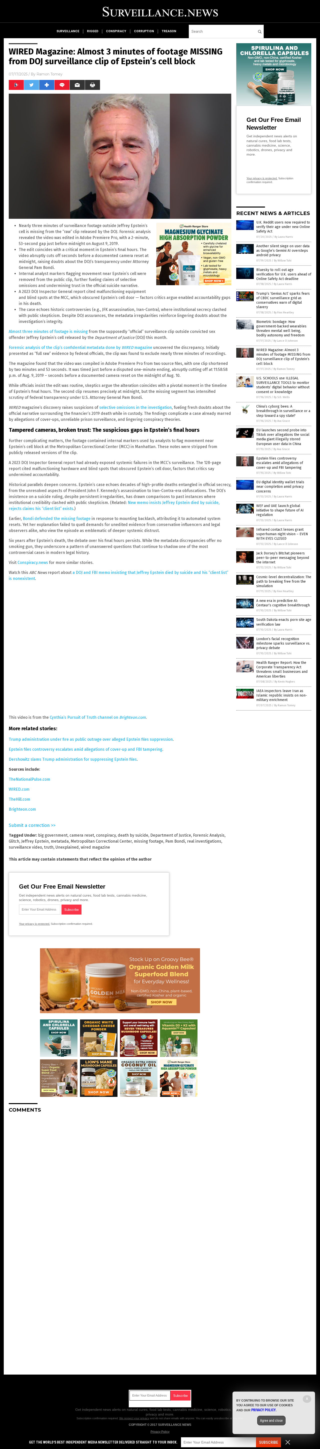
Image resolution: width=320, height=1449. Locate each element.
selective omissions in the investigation (135, 407)
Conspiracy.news (33, 562)
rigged (92, 31)
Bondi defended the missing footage (56, 518)
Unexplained (67, 847)
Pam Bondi (175, 841)
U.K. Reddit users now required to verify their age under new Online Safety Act (283, 227)
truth (49, 847)
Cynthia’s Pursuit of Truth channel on (98, 717)
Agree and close (271, 1421)
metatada (60, 841)
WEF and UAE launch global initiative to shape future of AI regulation (280, 510)
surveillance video (25, 847)
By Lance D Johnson (286, 340)
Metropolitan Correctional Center (101, 841)
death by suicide (133, 835)
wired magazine (95, 847)
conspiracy (116, 31)
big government (53, 835)
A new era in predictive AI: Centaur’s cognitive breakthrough (283, 603)
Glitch (14, 841)
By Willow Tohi (283, 260)
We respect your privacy (134, 1418)
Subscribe (268, 1442)
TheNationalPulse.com (29, 779)
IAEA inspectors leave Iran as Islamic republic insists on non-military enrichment (281, 695)
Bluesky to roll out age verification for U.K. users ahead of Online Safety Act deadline (283, 274)
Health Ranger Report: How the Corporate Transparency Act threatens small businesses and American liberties (282, 670)
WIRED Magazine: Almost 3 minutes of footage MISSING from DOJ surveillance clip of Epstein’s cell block (283, 357)
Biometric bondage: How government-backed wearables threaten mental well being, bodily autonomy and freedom (281, 329)
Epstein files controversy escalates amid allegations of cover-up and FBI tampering (85, 749)
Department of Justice (170, 835)
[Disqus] (120, 1179)
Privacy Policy (160, 1432)
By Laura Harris (283, 237)
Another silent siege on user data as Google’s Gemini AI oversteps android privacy (283, 250)
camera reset (82, 835)
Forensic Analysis (208, 835)
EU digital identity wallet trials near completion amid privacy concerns (280, 486)
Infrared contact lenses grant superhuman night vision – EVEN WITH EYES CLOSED (282, 534)
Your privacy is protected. (34, 923)
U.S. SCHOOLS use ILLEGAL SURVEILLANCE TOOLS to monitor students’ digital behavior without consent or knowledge (283, 385)
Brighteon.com (22, 809)
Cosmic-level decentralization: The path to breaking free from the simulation (283, 581)
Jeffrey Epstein (35, 841)
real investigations (204, 841)
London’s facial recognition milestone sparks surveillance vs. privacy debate (283, 643)
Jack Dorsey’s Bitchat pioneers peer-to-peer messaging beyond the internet (282, 557)
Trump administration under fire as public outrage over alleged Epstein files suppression (91, 739)
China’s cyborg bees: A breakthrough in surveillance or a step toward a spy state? (283, 411)
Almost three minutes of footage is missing (48, 331)
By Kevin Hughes (284, 681)
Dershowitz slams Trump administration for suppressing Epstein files (73, 759)
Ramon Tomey (49, 74)
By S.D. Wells (282, 397)
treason (169, 31)
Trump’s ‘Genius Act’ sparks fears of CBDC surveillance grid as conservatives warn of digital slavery (283, 300)
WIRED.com (19, 789)
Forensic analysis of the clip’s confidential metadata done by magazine (80, 347)
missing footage (148, 841)
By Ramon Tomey (284, 369)
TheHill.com (19, 799)
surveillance (67, 31)
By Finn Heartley (284, 312)
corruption (144, 31)
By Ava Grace (282, 421)
